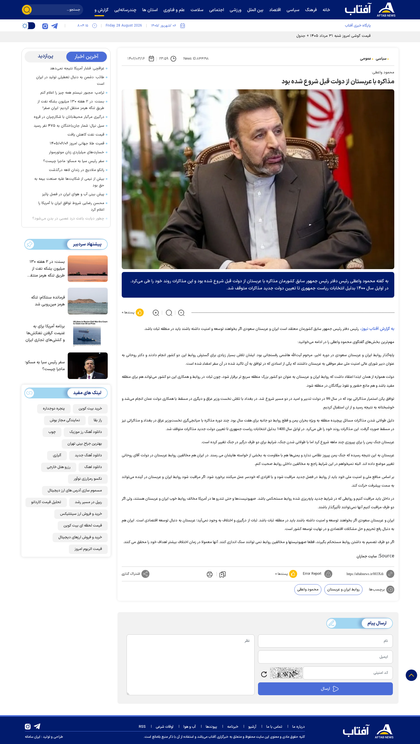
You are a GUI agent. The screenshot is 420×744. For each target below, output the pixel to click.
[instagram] (45, 25)
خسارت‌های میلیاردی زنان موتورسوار (76, 152)
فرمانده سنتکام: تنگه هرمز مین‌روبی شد (48, 301)
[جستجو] (27, 10)
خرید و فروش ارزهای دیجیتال (80, 537)
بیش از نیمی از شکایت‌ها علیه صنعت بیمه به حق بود (69, 182)
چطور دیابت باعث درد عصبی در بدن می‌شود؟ (68, 218)
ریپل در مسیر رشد (88, 502)
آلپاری (57, 455)
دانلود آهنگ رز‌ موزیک (85, 432)
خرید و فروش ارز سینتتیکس (81, 514)
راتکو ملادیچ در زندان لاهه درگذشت (76, 170)
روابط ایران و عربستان (343, 589)
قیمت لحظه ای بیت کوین (82, 526)
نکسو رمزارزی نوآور (88, 479)
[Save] (222, 574)
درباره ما (298, 727)
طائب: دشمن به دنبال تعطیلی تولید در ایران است (70, 80)
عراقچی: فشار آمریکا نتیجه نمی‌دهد (77, 68)
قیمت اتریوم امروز (88, 549)
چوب (52, 432)
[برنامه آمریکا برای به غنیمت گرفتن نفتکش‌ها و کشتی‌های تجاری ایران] (86, 333)
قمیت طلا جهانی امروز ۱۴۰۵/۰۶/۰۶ (77, 143)
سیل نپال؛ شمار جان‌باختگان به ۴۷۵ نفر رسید (69, 126)
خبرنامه (232, 727)
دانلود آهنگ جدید (88, 455)
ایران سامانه (32, 736)
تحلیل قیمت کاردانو (46, 502)
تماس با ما (274, 727)
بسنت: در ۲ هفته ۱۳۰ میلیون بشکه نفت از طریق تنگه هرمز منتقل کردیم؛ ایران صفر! (70, 105)
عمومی (365, 59)
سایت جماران (367, 556)
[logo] (371, 9)
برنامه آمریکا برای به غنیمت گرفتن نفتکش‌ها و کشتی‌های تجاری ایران (45, 333)
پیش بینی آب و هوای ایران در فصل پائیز (73, 194)
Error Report (312, 573)
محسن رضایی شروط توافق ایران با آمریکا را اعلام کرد (71, 206)
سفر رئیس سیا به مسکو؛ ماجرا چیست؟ (73, 161)
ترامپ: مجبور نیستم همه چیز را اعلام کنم (72, 93)
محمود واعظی (308, 589)
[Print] (209, 573)
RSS (142, 727)
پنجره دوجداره (54, 409)
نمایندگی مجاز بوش (65, 420)
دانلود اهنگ (93, 467)
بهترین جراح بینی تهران (84, 444)
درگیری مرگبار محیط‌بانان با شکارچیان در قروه (69, 117)
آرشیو (252, 727)
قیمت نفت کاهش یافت (85, 135)
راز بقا (98, 420)
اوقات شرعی (164, 727)
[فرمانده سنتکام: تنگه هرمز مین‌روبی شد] (86, 300)
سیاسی (381, 59)
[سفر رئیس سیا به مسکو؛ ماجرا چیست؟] (86, 365)
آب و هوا (189, 727)
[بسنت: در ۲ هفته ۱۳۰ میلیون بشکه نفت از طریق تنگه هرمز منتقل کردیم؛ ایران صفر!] (86, 268)
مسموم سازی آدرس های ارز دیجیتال (75, 490)
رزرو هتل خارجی (59, 467)
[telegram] (54, 25)
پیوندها (211, 727)
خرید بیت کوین (90, 409)
